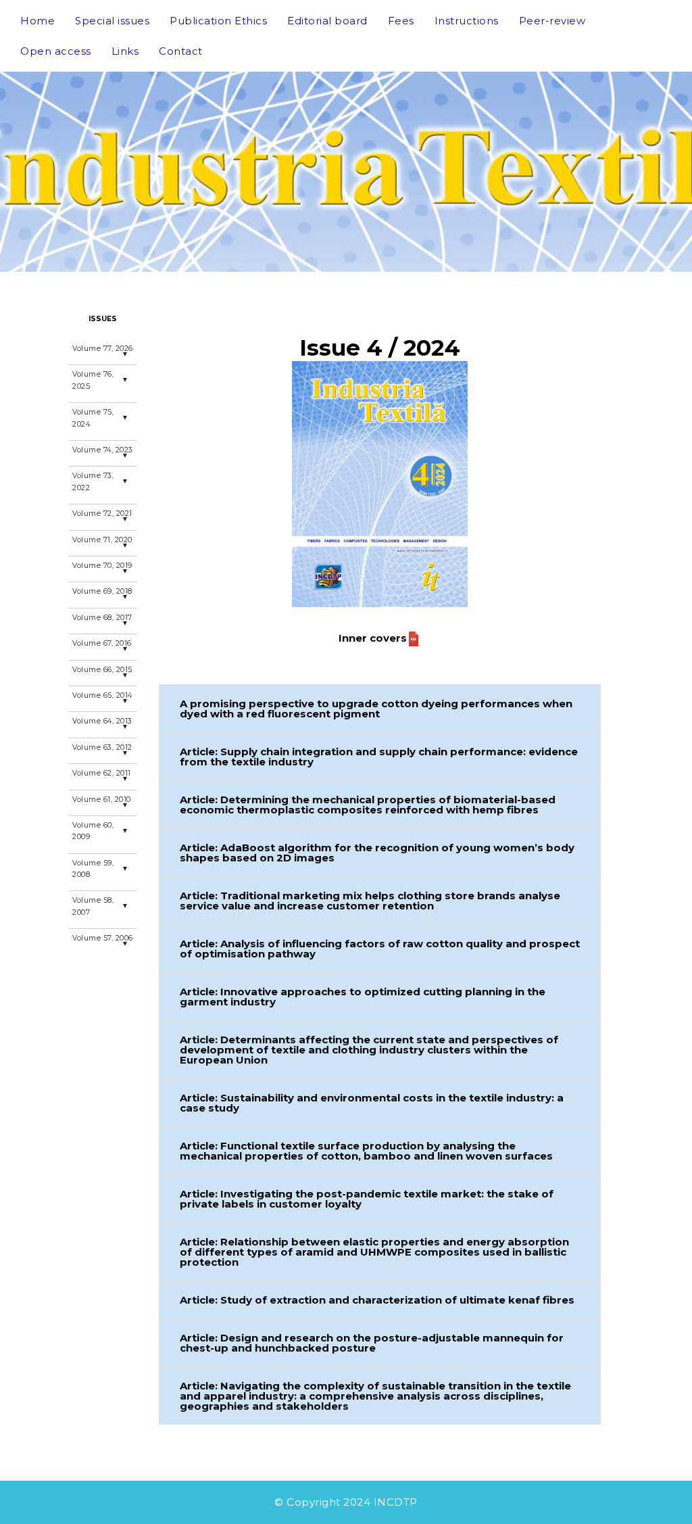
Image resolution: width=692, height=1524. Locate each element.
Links (125, 51)
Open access (55, 51)
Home (37, 20)
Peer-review (552, 20)
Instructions (467, 20)
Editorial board (327, 20)
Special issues (112, 20)
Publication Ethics (218, 20)
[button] (380, 708)
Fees (401, 20)
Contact (181, 51)
